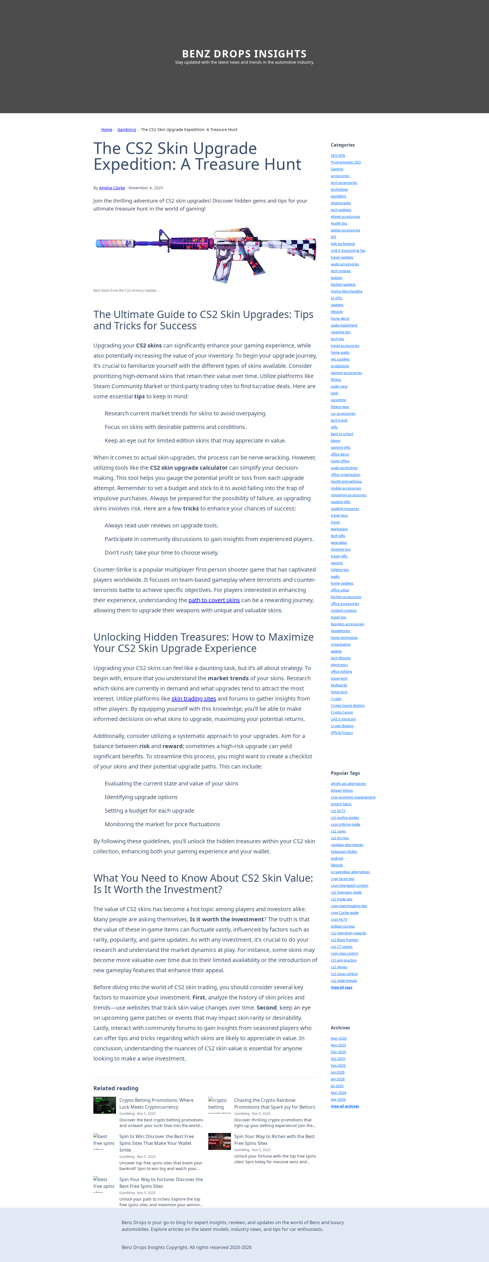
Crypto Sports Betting (347, 705)
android (337, 858)
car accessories (343, 413)
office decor (340, 454)
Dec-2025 (338, 1051)
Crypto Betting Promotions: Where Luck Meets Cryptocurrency (156, 1103)
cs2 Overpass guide (346, 892)
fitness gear (340, 406)
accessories (340, 175)
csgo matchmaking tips (349, 905)
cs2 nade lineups (344, 980)
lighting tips (340, 569)
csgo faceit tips (342, 878)
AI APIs (336, 298)
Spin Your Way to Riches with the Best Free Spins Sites (274, 1139)
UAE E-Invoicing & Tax (348, 250)
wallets (336, 651)
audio (335, 576)
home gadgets (342, 583)
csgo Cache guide (345, 912)
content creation (344, 610)
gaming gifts (340, 447)
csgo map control (344, 953)
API (333, 237)
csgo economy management (353, 797)
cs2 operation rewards (348, 933)
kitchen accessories (346, 596)
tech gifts (338, 535)
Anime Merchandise (347, 291)
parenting (338, 400)
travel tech (339, 678)
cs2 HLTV (338, 810)
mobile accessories (346, 488)
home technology (344, 637)
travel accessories (345, 345)
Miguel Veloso (342, 790)
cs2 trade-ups (341, 899)
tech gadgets (341, 209)
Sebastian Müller (344, 851)
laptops (336, 277)
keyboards (339, 685)
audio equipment (344, 325)
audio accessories (345, 264)
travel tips (338, 617)
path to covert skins (214, 600)
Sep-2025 (338, 1065)
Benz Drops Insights (244, 54)
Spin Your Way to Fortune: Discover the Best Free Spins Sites (161, 1182)
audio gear (339, 386)
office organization (345, 474)
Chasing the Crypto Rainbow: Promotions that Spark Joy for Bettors (274, 1103)
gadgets (337, 304)
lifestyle (337, 311)
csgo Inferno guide (345, 824)
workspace (339, 529)
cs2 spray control (344, 973)
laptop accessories (345, 230)
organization (341, 644)
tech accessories (344, 182)
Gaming (337, 169)
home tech (339, 692)
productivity (340, 366)
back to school (342, 434)
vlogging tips (341, 549)
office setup (340, 590)
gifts (334, 427)
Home (106, 129)
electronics (339, 664)
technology (339, 189)
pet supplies (340, 359)
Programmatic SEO (346, 162)
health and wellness (346, 481)
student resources (345, 508)
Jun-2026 (338, 1072)
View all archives (345, 1106)
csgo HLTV (339, 919)
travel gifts (339, 556)
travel (335, 522)
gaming (337, 563)
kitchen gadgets (343, 284)
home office (340, 461)
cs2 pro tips (340, 838)
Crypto (336, 698)
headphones (340, 630)
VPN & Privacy (342, 732)
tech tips (337, 338)
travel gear (339, 515)
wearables (339, 542)
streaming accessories (348, 495)
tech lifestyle (341, 658)
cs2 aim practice (344, 960)
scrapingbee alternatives (350, 872)
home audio (340, 352)
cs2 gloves (339, 967)
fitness (336, 379)
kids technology (343, 243)
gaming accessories (346, 372)
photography (341, 203)
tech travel (339, 420)
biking (335, 440)
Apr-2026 (338, 1099)
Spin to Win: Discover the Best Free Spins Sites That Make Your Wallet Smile (156, 1143)
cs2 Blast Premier (345, 939)
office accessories (345, 603)
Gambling (126, 129)
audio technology (344, 467)
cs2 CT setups (342, 946)
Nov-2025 (338, 1045)
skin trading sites (193, 698)
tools (334, 393)
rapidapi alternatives (347, 844)
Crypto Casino (342, 712)
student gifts (340, 501)
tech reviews (341, 271)
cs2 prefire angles (345, 817)
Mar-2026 (338, 1092)
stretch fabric (341, 804)
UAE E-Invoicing (343, 719)
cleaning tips (341, 332)
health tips (339, 223)
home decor (340, 318)
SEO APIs (338, 155)
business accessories (347, 624)
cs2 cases (338, 831)
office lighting (341, 671)
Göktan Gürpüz (343, 926)
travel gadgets (342, 257)
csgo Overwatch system (349, 885)
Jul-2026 (337, 1085)
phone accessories (345, 216)
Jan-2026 (338, 1079)
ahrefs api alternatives (348, 783)
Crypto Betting (342, 726)
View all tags (341, 987)
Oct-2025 (338, 1058)
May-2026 (339, 1038)
